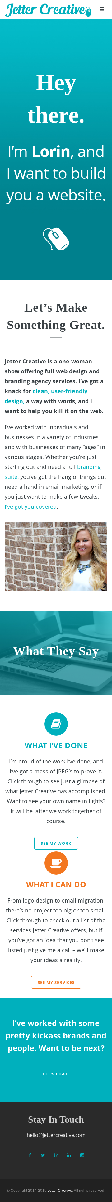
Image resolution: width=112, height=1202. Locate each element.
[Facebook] (30, 1155)
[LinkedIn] (69, 1155)
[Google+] (56, 1155)
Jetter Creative (60, 1190)
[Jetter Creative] (48, 9)
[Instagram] (82, 1155)
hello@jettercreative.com (56, 1135)
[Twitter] (43, 1155)
